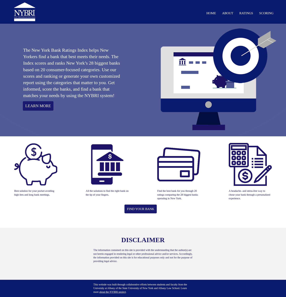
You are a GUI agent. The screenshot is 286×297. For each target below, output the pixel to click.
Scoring (266, 13)
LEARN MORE (38, 106)
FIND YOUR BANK (140, 209)
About (227, 13)
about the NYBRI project (112, 292)
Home (211, 13)
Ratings (246, 13)
